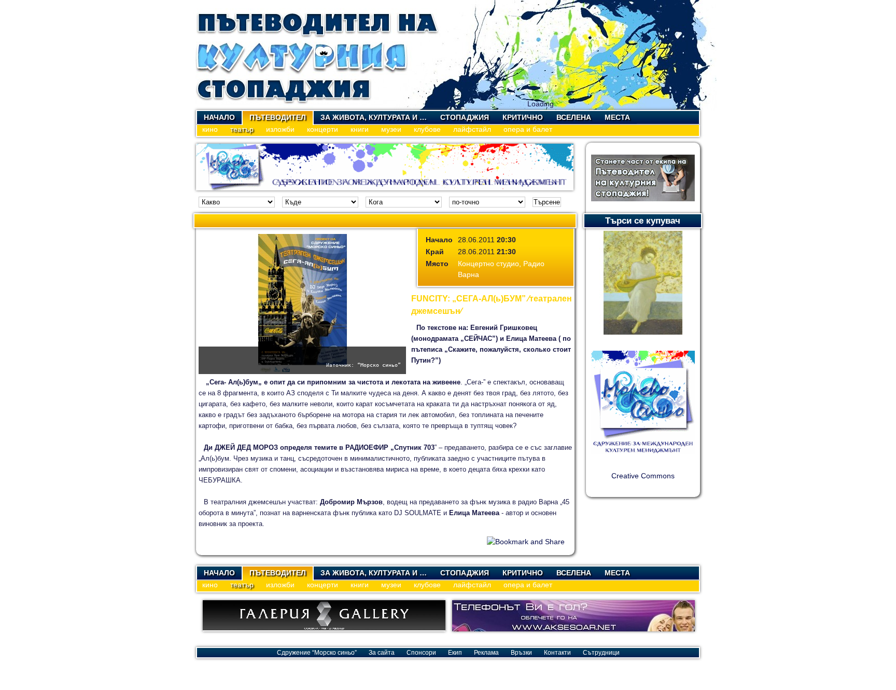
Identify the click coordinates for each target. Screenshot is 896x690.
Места (617, 117)
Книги (360, 129)
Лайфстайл (472, 129)
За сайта (382, 652)
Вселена (573, 117)
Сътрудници (601, 652)
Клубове (427, 129)
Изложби (280, 129)
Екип (455, 652)
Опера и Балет (527, 129)
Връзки (521, 652)
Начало (219, 117)
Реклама (486, 652)
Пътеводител (277, 117)
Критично (522, 117)
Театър (242, 129)
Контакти (557, 652)
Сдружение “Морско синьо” (317, 652)
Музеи (391, 129)
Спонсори (421, 652)
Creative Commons (643, 476)
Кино (210, 129)
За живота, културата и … (373, 117)
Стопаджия (464, 117)
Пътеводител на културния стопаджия (318, 55)
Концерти (322, 129)
